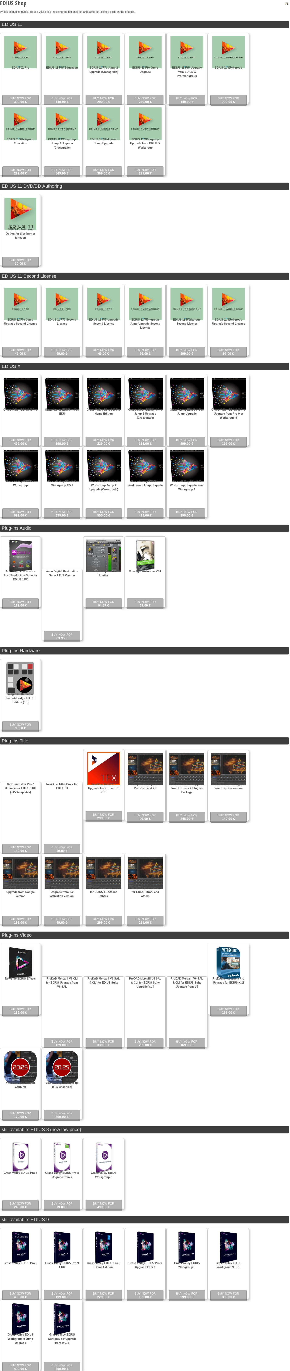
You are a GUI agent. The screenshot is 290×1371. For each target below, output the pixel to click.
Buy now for (20, 100)
